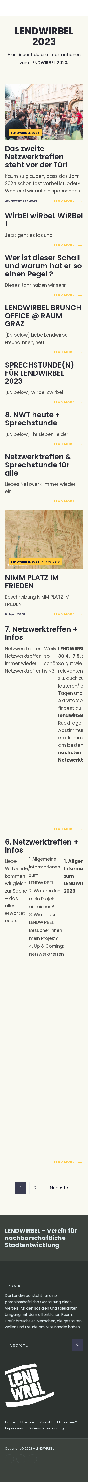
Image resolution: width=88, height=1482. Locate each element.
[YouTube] (32, 1458)
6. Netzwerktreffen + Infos (41, 846)
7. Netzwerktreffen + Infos (41, 633)
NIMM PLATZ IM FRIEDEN (32, 581)
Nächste (59, 1188)
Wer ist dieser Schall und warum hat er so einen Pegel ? (43, 266)
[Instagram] (20, 1458)
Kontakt (46, 1422)
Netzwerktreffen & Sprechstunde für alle (38, 465)
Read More (68, 201)
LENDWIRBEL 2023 (25, 133)
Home (10, 1422)
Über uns (27, 1422)
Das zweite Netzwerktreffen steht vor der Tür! (36, 157)
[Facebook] (9, 1458)
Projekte (53, 562)
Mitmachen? (67, 1422)
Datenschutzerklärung (46, 1428)
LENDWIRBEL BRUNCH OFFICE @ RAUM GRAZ (43, 315)
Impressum (14, 1428)
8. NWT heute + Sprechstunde (32, 419)
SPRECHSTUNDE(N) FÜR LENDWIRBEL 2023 (39, 373)
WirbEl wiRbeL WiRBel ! (44, 220)
